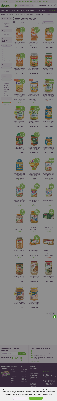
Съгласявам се (35, 398)
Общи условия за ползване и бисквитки (43, 394)
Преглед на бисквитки (19, 398)
